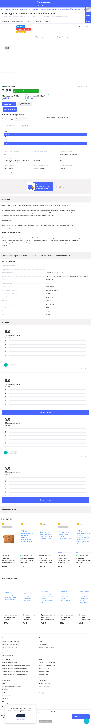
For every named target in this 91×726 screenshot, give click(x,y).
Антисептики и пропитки (9, 662)
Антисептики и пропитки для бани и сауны (14, 668)
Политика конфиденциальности (11, 686)
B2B (3, 701)
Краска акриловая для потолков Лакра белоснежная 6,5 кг (11, 617)
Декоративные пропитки (46, 647)
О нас (3, 683)
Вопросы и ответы (43, 21)
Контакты (5, 698)
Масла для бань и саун (45, 677)
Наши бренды (6, 695)
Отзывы (30, 21)
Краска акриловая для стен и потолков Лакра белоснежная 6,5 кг (48, 617)
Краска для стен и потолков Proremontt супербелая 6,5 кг (29, 617)
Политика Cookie (20, 719)
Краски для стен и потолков (10, 653)
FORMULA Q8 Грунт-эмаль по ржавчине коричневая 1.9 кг (64, 560)
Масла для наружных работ (47, 665)
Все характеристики (10, 172)
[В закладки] (14, 524)
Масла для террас (44, 671)
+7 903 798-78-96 (44, 683)
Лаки (40, 641)
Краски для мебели (7, 650)
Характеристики (17, 21)
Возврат (4, 692)
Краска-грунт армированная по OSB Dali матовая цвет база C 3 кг (45, 560)
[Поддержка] (87, 3)
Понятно (20, 715)
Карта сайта (5, 704)
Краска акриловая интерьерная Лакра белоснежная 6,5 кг (67, 617)
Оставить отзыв (45, 412)
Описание (5, 21)
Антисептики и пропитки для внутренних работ (16, 665)
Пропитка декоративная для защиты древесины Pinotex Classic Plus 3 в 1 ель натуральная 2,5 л (83, 560)
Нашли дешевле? (10, 109)
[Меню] (3, 3)
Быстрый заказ (24, 104)
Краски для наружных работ (10, 644)
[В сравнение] (11, 524)
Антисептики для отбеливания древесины (14, 674)
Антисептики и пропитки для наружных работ (15, 671)
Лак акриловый (43, 644)
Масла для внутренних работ (47, 662)
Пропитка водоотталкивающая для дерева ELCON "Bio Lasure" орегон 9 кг (9, 560)
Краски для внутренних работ (11, 641)
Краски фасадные (7, 655)
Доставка (5, 689)
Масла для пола (43, 674)
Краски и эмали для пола (9, 647)
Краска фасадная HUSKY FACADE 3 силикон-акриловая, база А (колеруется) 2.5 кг (27, 560)
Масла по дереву (44, 668)
